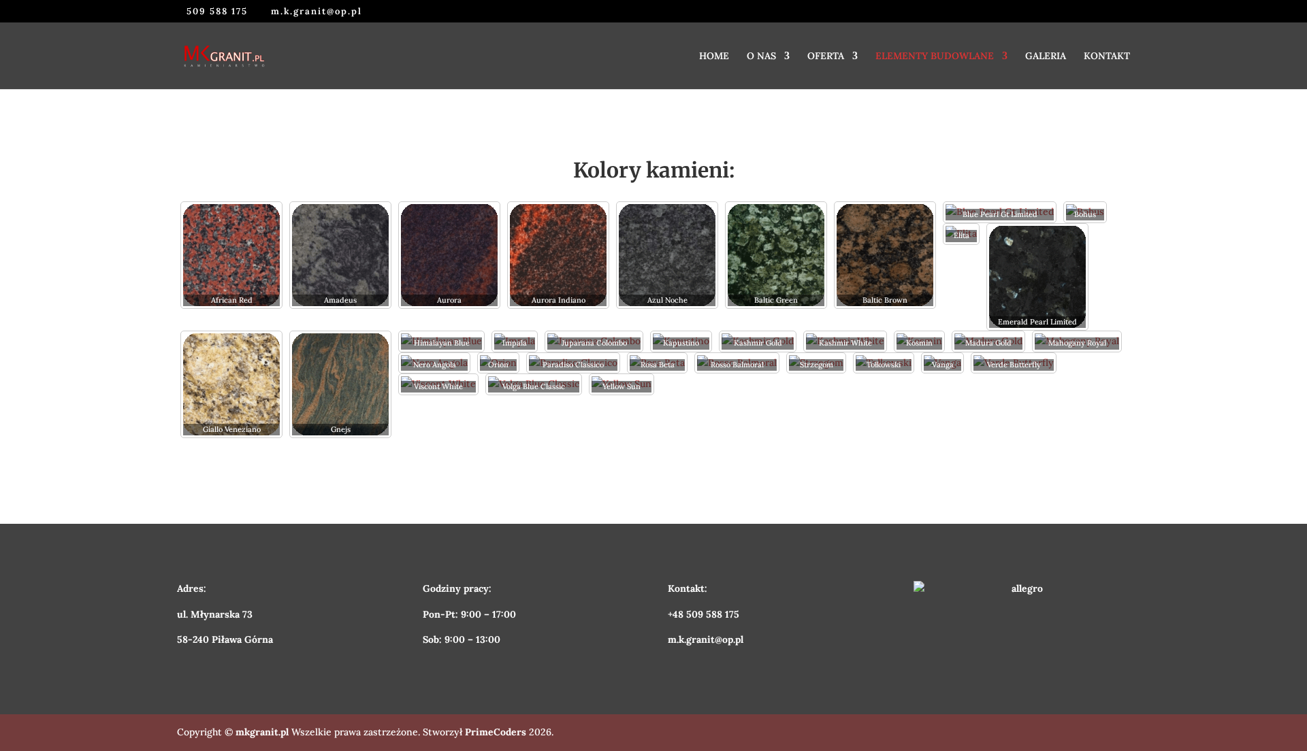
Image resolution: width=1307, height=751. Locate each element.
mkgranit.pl (262, 732)
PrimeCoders (495, 732)
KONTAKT (1107, 56)
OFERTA (825, 56)
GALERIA (1045, 56)
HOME (714, 56)
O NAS (761, 56)
